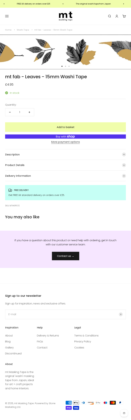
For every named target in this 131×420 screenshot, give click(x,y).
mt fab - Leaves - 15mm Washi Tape (53, 29)
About (9, 335)
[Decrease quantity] (10, 112)
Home (8, 29)
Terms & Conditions (86, 335)
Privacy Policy (82, 341)
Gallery (9, 347)
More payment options (65, 142)
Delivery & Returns (48, 335)
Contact (42, 347)
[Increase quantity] (29, 112)
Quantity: (10, 105)
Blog (8, 341)
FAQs (40, 341)
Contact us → (65, 256)
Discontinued (13, 353)
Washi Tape (23, 29)
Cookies (79, 347)
